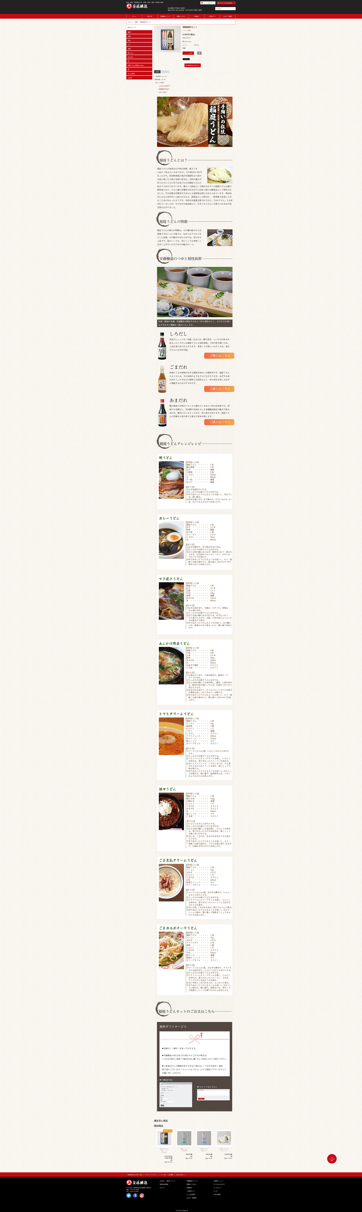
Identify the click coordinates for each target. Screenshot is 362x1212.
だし (129, 44)
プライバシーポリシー (151, 1175)
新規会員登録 (164, 1184)
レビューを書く (187, 30)
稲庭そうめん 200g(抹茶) (184, 1149)
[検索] (234, 9)
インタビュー (217, 1188)
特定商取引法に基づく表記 (135, 1175)
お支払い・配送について (167, 1181)
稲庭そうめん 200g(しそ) (204, 1149)
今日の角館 (216, 1194)
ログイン (162, 1188)
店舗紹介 (196, 16)
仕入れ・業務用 (228, 16)
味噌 (129, 36)
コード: (185, 45)
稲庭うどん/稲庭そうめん (136, 65)
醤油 (129, 40)
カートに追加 (188, 53)
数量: (184, 48)
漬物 (129, 49)
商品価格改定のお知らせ (192, 65)
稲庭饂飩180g (163, 89)
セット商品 (131, 73)
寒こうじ (130, 53)
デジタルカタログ (219, 1184)
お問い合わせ (180, 1175)
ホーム (134, 16)
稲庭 (136, 22)
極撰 (129, 32)
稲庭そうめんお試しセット (224, 1149)
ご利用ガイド (212, 16)
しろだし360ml (164, 86)
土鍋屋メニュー (218, 1181)
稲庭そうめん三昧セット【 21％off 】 (164, 1150)
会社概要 (170, 1175)
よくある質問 (191, 1194)
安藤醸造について (165, 16)
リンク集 (163, 1175)
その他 (130, 78)
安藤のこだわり (181, 16)
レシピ (215, 1191)
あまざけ (130, 57)
